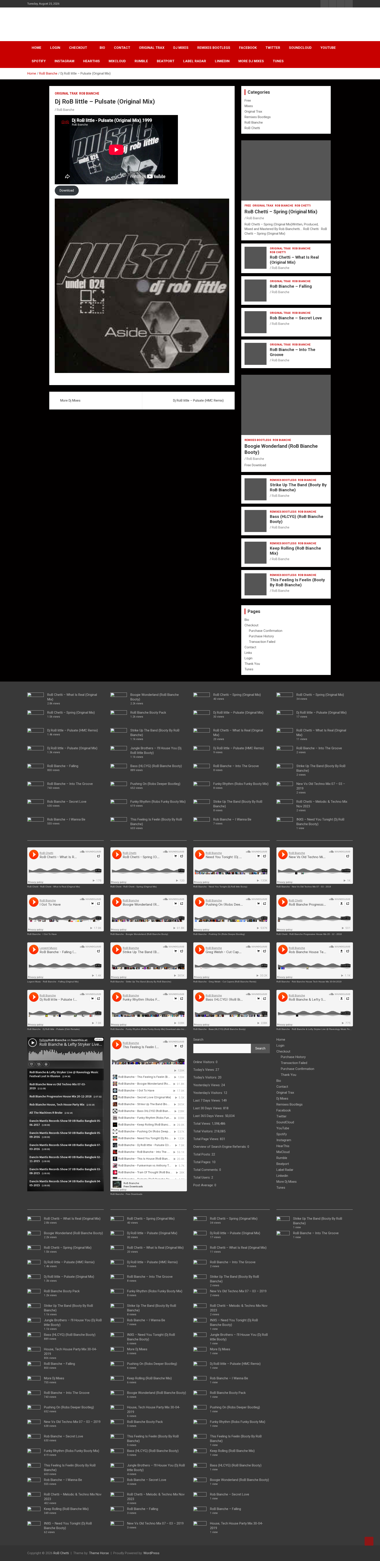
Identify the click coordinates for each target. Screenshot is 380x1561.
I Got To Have (50, 934)
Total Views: (202, 1124)
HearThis (91, 61)
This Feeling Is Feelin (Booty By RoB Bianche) (297, 582)
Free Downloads (134, 1194)
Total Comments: (206, 1170)
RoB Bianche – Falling (291, 286)
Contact (122, 48)
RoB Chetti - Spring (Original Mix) (140, 886)
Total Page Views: (206, 1139)
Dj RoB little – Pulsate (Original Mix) (72, 748)
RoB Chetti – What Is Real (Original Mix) (294, 260)
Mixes (249, 106)
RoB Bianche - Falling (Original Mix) (61, 981)
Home (36, 48)
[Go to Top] (369, 1541)
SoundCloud (300, 48)
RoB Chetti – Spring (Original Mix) (281, 211)
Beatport (165, 61)
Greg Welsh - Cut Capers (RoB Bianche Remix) (232, 981)
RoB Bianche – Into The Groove (292, 352)
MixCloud (117, 61)
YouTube (328, 48)
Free (248, 100)
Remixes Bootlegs (213, 48)
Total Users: (202, 1177)
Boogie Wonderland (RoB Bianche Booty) (73, 1233)
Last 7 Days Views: (207, 1100)
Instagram (64, 61)
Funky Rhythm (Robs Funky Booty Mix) (71, 1451)
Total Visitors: (203, 1131)
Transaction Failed (262, 642)
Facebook (248, 48)
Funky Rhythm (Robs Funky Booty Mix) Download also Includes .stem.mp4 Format (167, 1029)
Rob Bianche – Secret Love (296, 317)
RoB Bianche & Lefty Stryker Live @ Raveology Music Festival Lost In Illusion (331, 1029)
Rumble (141, 61)
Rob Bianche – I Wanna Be (66, 819)
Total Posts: (202, 1154)
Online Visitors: (204, 1062)
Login (55, 48)
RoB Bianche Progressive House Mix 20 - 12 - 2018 (315, 934)
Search (198, 1040)
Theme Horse (99, 1553)
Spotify (39, 61)
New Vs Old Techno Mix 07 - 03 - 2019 (311, 886)
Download (67, 190)
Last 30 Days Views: (208, 1108)
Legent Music (34, 981)
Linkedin (222, 61)
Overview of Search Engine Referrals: (220, 1147)
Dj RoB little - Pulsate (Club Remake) (61, 1029)
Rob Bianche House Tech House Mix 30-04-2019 (317, 981)
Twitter (272, 48)
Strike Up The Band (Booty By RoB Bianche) (298, 487)
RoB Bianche (89, 93)
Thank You (252, 664)
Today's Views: (204, 1070)
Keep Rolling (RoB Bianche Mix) (295, 551)
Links (248, 653)
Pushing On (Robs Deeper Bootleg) (69, 1407)
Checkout (78, 48)
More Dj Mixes (251, 61)
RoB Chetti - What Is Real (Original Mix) (60, 886)
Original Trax (151, 48)
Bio (102, 48)
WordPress (151, 1553)
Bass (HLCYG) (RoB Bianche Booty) (296, 519)
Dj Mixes (180, 48)
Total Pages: (202, 1162)
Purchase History (261, 636)
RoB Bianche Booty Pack (62, 1291)
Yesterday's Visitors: (208, 1093)
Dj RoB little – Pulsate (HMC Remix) (198, 400)
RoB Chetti (48, 22)
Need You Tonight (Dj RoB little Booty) (228, 886)
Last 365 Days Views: (209, 1116)
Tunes (278, 61)
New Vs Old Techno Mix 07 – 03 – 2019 (72, 1422)
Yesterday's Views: (207, 1085)
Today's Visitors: (205, 1077)
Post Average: (203, 1185)
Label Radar (194, 61)
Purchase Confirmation (265, 631)
